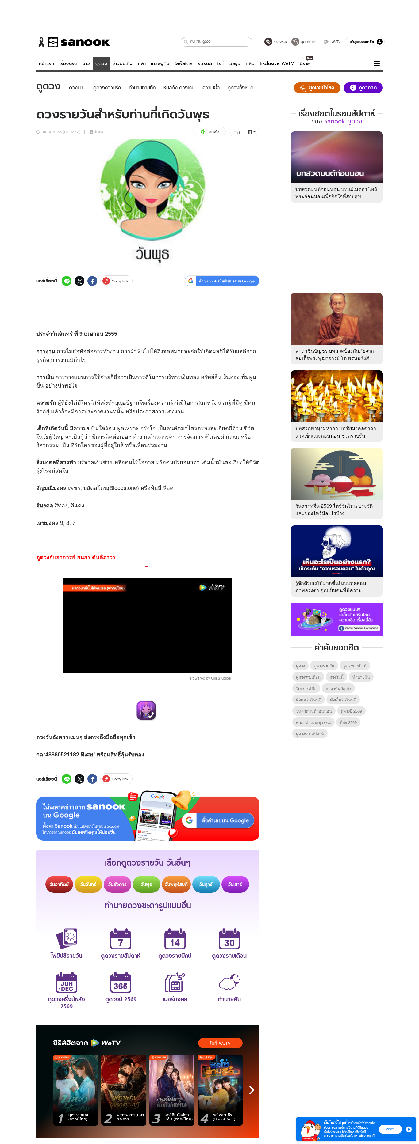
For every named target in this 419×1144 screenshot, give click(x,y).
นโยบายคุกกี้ (367, 1135)
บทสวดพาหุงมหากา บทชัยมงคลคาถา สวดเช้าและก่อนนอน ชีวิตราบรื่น (335, 432)
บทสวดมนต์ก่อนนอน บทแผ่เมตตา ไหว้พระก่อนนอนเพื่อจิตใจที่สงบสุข (336, 192)
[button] (186, 41)
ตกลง (390, 1129)
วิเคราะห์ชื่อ (306, 688)
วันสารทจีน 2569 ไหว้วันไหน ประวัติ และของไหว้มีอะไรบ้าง (334, 509)
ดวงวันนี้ (336, 677)
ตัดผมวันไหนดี (308, 700)
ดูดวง (101, 63)
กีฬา (142, 63)
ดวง (41, 737)
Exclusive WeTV (277, 63)
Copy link (120, 281)
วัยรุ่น (234, 63)
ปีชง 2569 (348, 722)
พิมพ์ (99, 131)
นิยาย (305, 63)
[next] (251, 1090)
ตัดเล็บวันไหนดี (343, 700)
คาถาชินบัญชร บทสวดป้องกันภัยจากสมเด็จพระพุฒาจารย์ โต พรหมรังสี (334, 354)
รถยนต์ (205, 63)
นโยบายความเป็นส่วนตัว (338, 1135)
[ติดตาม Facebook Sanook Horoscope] (337, 619)
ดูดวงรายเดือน (308, 677)
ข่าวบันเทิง (122, 63)
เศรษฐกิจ (160, 63)
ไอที (220, 63)
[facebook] (92, 281)
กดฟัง (214, 131)
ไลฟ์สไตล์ (183, 63)
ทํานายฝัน (361, 677)
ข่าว (86, 63)
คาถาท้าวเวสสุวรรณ (313, 722)
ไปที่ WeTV (220, 1043)
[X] (79, 281)
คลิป (250, 63)
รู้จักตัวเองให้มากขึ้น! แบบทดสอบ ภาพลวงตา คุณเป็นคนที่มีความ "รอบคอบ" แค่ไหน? (330, 590)
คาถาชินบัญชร (338, 688)
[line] (66, 281)
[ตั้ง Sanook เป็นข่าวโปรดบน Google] (147, 815)
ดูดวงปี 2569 (351, 711)
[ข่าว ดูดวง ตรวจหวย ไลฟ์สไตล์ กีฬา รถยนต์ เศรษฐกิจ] (73, 42)
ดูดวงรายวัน (324, 666)
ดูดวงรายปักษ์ (355, 666)
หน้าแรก (46, 63)
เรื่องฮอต (68, 63)
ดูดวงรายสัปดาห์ (310, 734)
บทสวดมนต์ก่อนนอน (314, 711)
